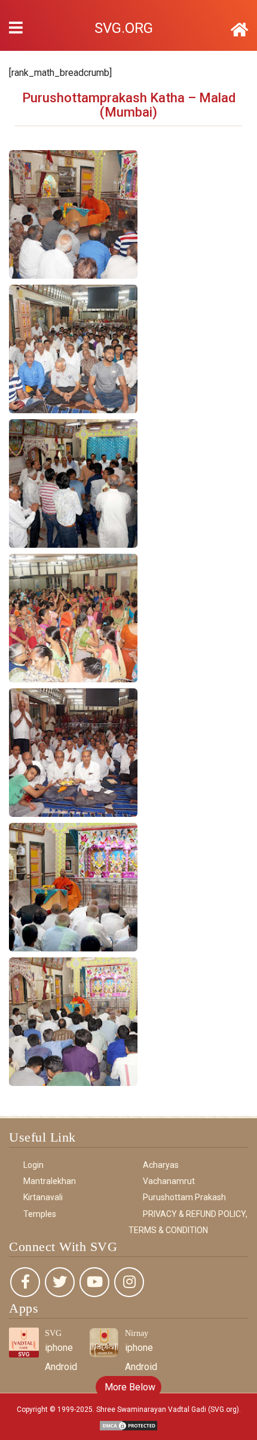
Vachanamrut (169, 1181)
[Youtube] (94, 1282)
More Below (128, 1387)
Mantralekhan (49, 1181)
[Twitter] (60, 1282)
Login (33, 1165)
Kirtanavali (43, 1197)
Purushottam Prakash (184, 1197)
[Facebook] (25, 1282)
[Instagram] (129, 1282)
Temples (39, 1214)
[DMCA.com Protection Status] (128, 1424)
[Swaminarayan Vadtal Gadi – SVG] (239, 30)
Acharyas (161, 1165)
